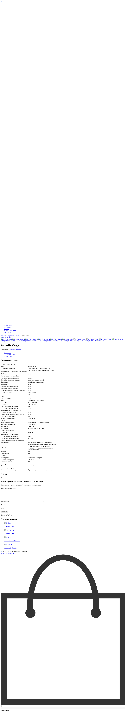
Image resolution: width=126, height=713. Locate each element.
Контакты (7, 332)
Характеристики (9, 354)
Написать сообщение (7, 553)
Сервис (6, 329)
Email (3, 508)
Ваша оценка (5, 488)
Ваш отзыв (5, 501)
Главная (3, 336)
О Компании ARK (10, 330)
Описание (7, 353)
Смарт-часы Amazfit (13, 336)
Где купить (7, 327)
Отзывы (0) (8, 356)
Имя (3, 505)
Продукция (8, 325)
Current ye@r (5, 515)
